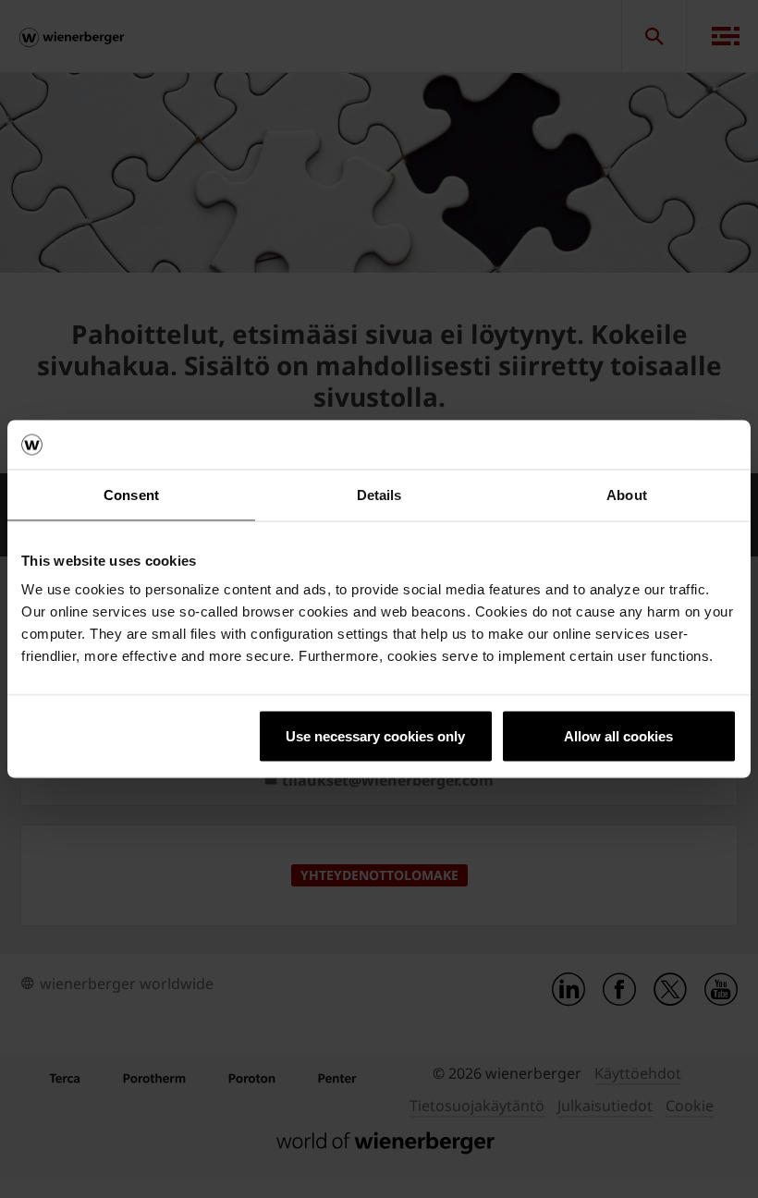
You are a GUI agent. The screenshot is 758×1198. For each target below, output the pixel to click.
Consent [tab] (131, 494)
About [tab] (626, 494)
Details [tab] (379, 494)
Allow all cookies (618, 736)
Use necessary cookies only (375, 736)
